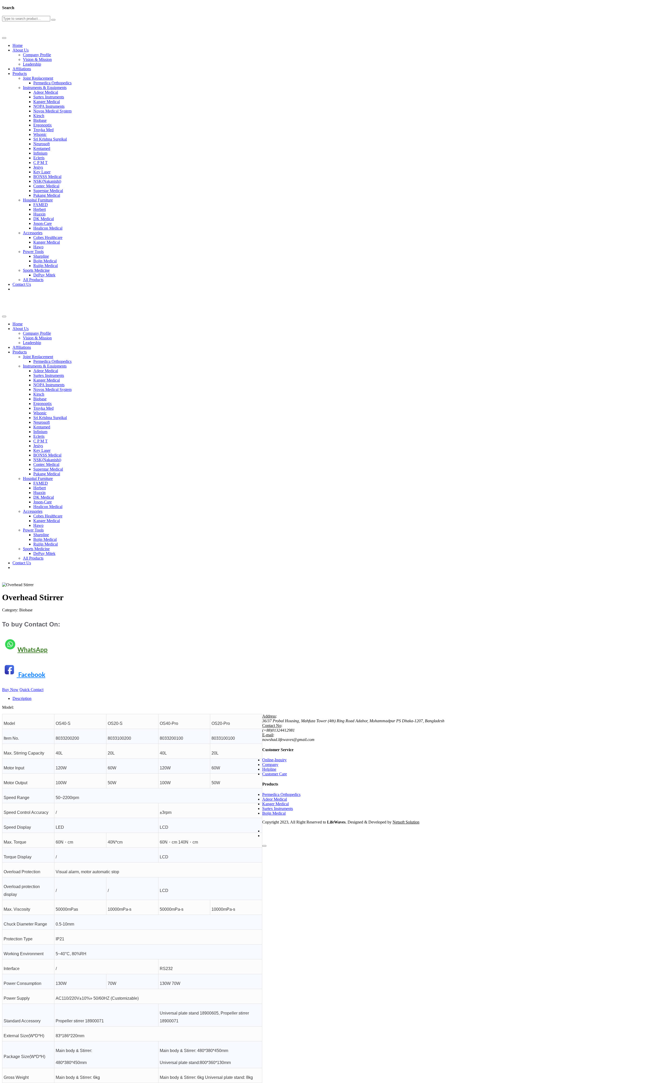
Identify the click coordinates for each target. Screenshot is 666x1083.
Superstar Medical (48, 190)
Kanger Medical (46, 101)
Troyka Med (43, 130)
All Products (33, 279)
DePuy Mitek (44, 275)
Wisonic (40, 134)
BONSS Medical (47, 176)
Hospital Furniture (38, 200)
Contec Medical (46, 186)
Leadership (32, 64)
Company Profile (37, 55)
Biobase (40, 120)
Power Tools (33, 251)
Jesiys (38, 167)
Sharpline (41, 256)
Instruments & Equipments (45, 87)
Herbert (39, 209)
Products (19, 73)
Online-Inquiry (274, 760)
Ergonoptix (42, 125)
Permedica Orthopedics (52, 83)
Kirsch (38, 115)
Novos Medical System (52, 111)
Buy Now (10, 689)
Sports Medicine (36, 270)
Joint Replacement (38, 78)
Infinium (40, 153)
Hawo (38, 247)
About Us (20, 50)
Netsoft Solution (406, 822)
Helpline (269, 769)
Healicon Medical (47, 228)
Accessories (32, 233)
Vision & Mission (37, 59)
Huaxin (39, 214)
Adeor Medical (45, 92)
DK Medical (43, 219)
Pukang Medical (46, 195)
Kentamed (41, 148)
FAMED (40, 204)
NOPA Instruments (49, 106)
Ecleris (38, 158)
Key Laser (41, 172)
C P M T (40, 162)
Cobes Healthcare (47, 237)
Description (21, 698)
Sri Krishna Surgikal (50, 139)
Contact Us (21, 284)
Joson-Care (42, 223)
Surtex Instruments (48, 97)
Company (270, 764)
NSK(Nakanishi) (47, 181)
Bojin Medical (45, 261)
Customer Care (274, 774)
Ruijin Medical (45, 265)
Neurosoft (41, 144)
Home (17, 45)
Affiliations (21, 69)
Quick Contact (31, 689)
